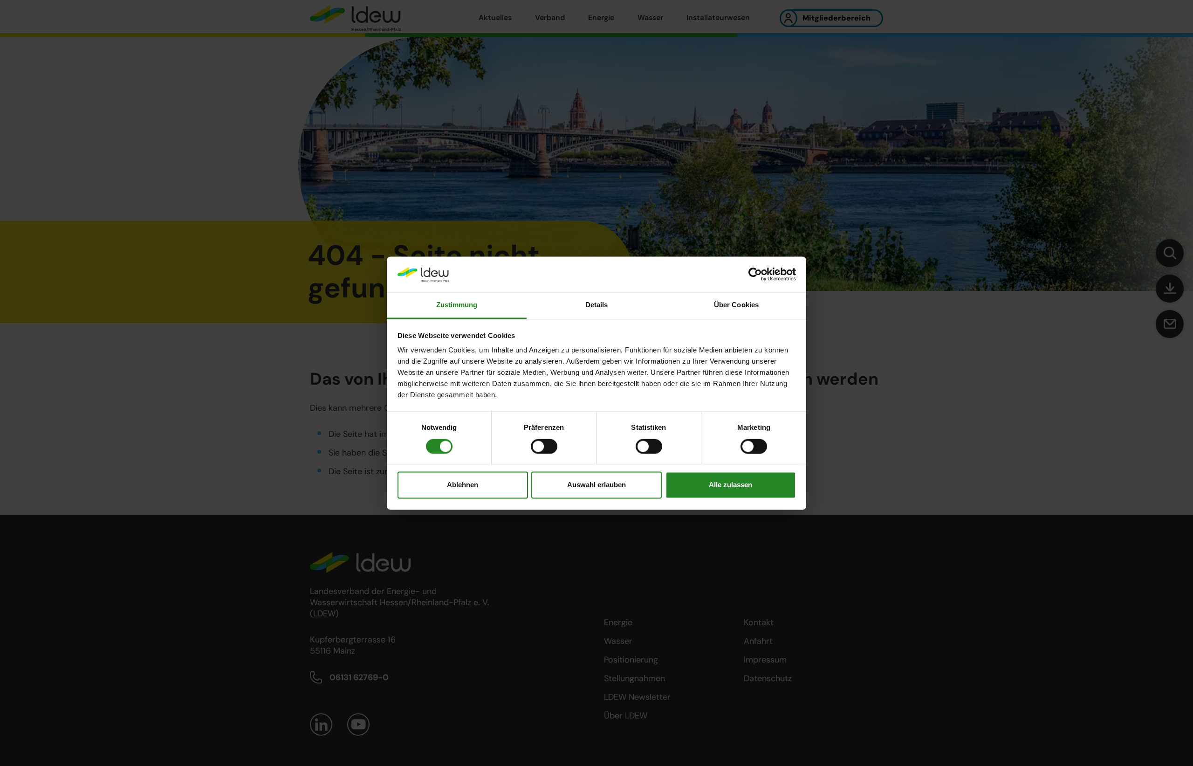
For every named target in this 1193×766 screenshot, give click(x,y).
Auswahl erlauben (596, 485)
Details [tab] (596, 305)
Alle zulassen (730, 485)
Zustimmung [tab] (457, 305)
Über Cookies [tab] (736, 305)
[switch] (544, 446)
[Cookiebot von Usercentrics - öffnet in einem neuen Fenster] (755, 274)
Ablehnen (462, 485)
